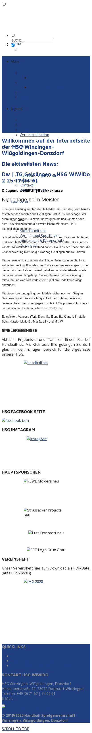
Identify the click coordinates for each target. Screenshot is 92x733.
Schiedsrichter (31, 92)
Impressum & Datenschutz (33, 660)
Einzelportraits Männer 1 (50, 77)
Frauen (25, 82)
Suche (16, 655)
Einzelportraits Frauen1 (48, 87)
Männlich (27, 120)
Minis (24, 129)
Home (16, 43)
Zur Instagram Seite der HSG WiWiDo (42, 665)
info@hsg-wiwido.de (30, 698)
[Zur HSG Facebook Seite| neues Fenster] (46, 420)
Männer (26, 72)
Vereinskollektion (34, 97)
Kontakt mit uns (33, 230)
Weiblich (27, 124)
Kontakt (26, 185)
